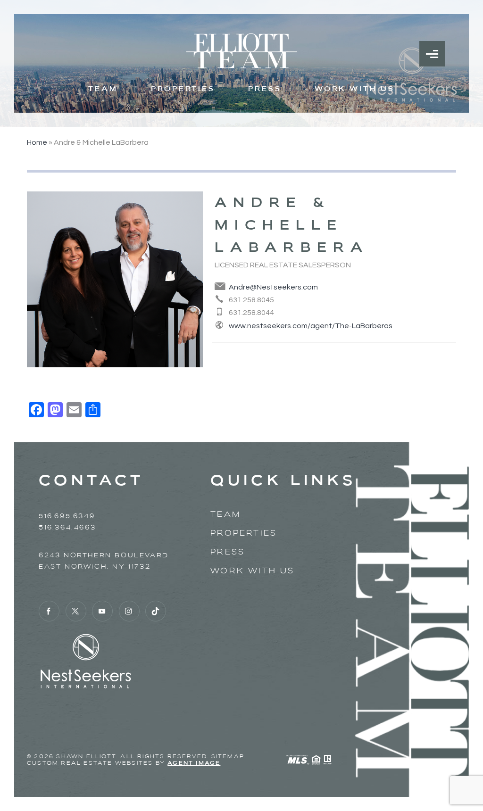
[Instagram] (129, 611)
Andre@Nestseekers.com (273, 287)
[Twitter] (76, 611)
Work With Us (355, 88)
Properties (183, 88)
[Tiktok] (155, 611)
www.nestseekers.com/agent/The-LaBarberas (310, 326)
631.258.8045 (251, 300)
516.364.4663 (67, 527)
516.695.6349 (67, 516)
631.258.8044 (251, 312)
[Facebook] (49, 611)
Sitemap (227, 756)
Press (265, 88)
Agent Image (193, 763)
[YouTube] (102, 611)
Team (103, 88)
